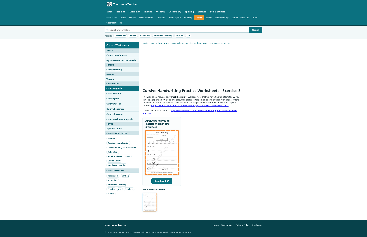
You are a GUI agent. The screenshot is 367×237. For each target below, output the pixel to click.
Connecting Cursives (116, 55)
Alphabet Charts (114, 128)
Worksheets (147, 43)
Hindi (254, 17)
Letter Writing (222, 17)
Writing (160, 11)
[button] (162, 152)
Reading (120, 11)
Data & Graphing (115, 147)
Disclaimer (257, 225)
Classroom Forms (114, 23)
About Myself (175, 17)
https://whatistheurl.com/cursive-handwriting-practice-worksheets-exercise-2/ (190, 105)
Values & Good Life (240, 17)
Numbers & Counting (163, 36)
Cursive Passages (114, 114)
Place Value (131, 147)
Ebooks (132, 17)
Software (161, 17)
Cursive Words (113, 103)
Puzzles (111, 193)
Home (216, 225)
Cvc (188, 36)
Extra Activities (146, 17)
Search (255, 30)
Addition (111, 138)
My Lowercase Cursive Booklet (121, 60)
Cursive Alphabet (114, 88)
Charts (123, 17)
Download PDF (162, 181)
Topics (165, 43)
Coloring (188, 17)
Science (202, 11)
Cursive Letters (113, 93)
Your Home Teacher (125, 4)
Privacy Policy (242, 225)
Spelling (189, 11)
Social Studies (217, 11)
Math (109, 11)
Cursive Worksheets (117, 45)
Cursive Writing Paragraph (119, 119)
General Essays (114, 161)
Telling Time (113, 152)
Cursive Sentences (115, 109)
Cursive (199, 17)
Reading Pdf (120, 36)
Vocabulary (175, 11)
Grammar (134, 11)
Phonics (148, 11)
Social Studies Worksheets (119, 156)
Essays (209, 17)
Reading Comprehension (118, 143)
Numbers (129, 189)
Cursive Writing (114, 69)
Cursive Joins (112, 98)
